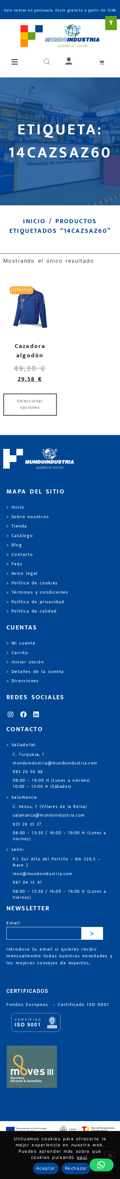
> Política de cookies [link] (32, 583)
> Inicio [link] (15, 507)
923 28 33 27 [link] (27, 824)
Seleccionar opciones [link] (30, 404)
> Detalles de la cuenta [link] (35, 672)
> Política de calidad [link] (31, 611)
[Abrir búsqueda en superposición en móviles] (47, 62)
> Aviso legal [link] (22, 573)
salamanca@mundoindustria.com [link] (49, 815)
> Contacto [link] (19, 554)
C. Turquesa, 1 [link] (28, 754)
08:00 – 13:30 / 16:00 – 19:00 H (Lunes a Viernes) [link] (59, 894)
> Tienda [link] (16, 526)
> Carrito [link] (17, 653)
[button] (15, 62)
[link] (111, 23)
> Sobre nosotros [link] (27, 517)
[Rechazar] (109, 1155)
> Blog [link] (14, 545)
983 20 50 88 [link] (28, 772)
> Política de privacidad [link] (35, 602)
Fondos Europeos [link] (28, 1005)
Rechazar (76, 1168)
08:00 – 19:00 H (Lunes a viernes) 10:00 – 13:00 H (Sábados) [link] (51, 783)
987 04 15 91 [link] (27, 882)
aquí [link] (82, 1157)
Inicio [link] (34, 221)
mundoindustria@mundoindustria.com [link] (55, 763)
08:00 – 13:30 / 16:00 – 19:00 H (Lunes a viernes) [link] (59, 836)
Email (13, 923)
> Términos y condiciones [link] (37, 592)
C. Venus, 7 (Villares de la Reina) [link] (50, 806)
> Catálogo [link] (19, 536)
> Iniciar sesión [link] (25, 662)
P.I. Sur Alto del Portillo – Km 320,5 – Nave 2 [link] (56, 862)
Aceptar (45, 1168)
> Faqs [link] (14, 564)
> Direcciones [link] (22, 681)
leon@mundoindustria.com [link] (42, 874)
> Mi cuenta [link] (21, 643)
